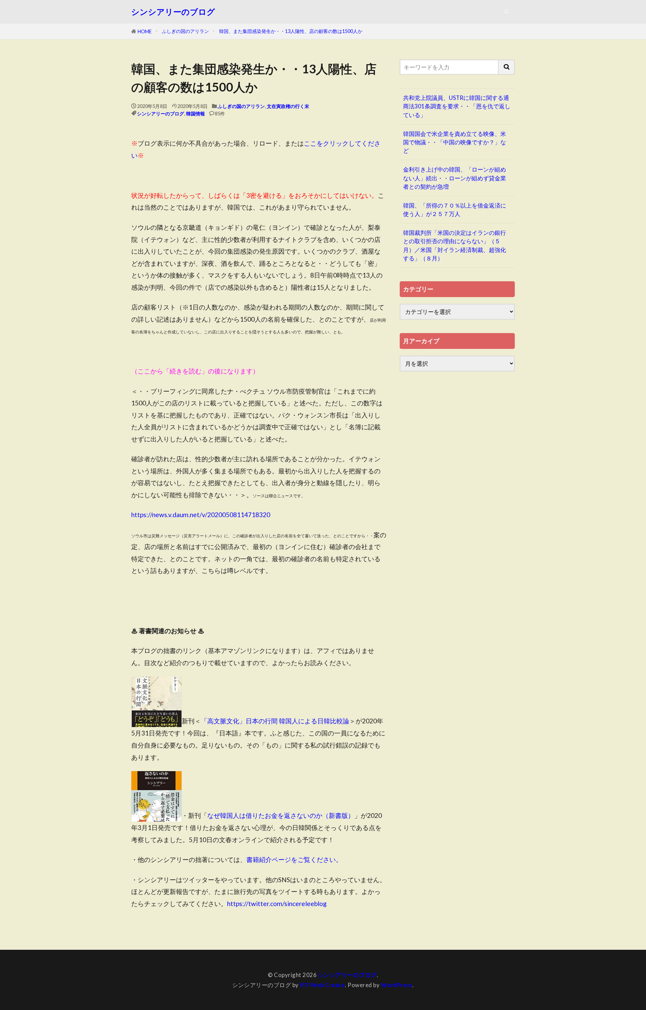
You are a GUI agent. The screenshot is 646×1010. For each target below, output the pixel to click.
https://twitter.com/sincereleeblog (277, 903)
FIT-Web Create (322, 984)
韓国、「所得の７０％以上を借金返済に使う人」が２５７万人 (454, 209)
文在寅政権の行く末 (288, 106)
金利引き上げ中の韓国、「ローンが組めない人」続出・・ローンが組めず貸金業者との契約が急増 (454, 178)
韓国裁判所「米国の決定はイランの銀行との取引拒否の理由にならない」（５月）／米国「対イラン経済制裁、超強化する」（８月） (454, 245)
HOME (145, 31)
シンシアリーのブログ (173, 12)
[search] (507, 67)
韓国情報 (195, 113)
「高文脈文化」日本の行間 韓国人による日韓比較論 (275, 721)
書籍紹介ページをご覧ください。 (294, 859)
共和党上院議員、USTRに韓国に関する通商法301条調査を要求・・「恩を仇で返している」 (456, 106)
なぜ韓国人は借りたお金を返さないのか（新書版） (280, 816)
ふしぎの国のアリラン (185, 31)
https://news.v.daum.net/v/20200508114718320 (200, 514)
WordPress (396, 984)
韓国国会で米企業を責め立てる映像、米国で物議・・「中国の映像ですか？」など (454, 142)
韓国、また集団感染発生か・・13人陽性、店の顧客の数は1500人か (290, 31)
